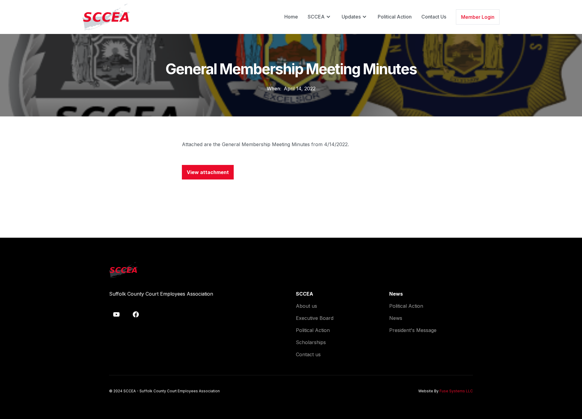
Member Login (477, 17)
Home (291, 17)
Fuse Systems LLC (456, 391)
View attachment (208, 172)
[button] (320, 16)
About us (306, 306)
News (395, 318)
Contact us (308, 354)
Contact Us (433, 17)
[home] (106, 17)
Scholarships (311, 342)
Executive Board (314, 318)
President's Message (412, 330)
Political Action (395, 17)
